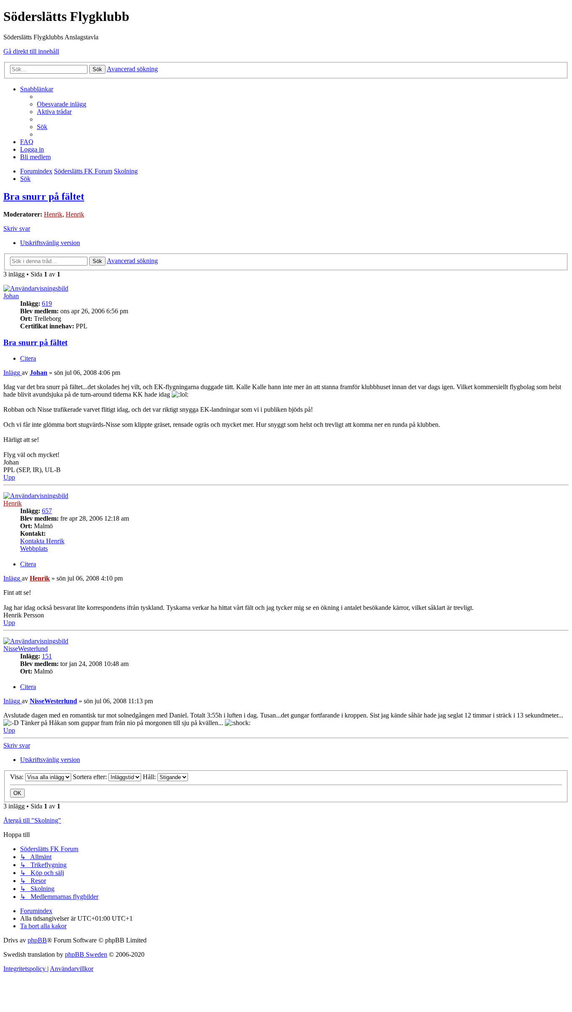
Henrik (53, 214)
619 (47, 303)
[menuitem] (61, 104)
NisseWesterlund (25, 648)
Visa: (17, 776)
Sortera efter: (90, 776)
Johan (11, 295)
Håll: (150, 776)
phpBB (37, 940)
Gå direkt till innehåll (31, 51)
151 (47, 656)
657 (47, 510)
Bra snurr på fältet (43, 196)
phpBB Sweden (86, 954)
